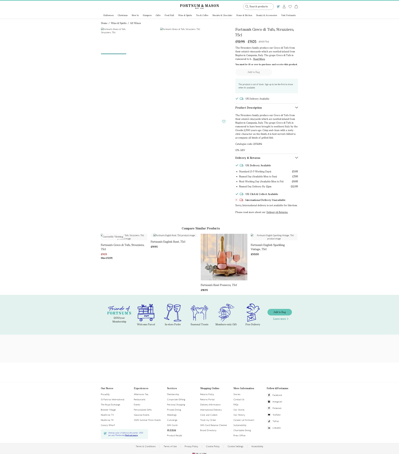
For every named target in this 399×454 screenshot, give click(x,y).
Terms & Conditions (146, 446)
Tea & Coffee (202, 15)
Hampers (147, 15)
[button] (289, 3)
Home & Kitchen (244, 15)
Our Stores (239, 409)
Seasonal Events (141, 414)
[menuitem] (108, 15)
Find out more (131, 435)
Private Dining (174, 409)
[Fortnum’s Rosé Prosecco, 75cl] (224, 257)
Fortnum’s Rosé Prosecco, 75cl (219, 285)
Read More (259, 59)
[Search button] (247, 6)
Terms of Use (170, 446)
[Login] (284, 6)
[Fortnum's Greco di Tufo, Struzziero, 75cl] (124, 237)
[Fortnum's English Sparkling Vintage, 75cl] (274, 237)
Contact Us (238, 399)
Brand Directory (208, 430)
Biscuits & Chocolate (222, 15)
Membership (173, 394)
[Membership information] (278, 6)
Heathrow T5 (107, 414)
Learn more (279, 318)
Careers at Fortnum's (243, 420)
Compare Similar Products (201, 228)
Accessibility (257, 446)
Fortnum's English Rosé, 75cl (168, 241)
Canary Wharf (108, 425)
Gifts (158, 15)
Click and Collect (208, 414)
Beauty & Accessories (266, 15)
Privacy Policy (191, 446)
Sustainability (239, 425)
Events (137, 404)
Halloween (108, 15)
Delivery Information (210, 404)
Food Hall (169, 15)
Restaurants (139, 399)
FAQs (235, 404)
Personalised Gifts (143, 409)
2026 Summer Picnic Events (147, 420)
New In (135, 15)
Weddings (172, 414)
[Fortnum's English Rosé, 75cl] (174, 235)
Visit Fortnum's (288, 15)
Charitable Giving (242, 430)
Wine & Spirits (185, 15)
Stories (236, 394)
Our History (239, 414)
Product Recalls (174, 435)
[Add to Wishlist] (223, 121)
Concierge (172, 420)
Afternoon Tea (141, 394)
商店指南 (171, 430)
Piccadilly (105, 394)
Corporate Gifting (176, 399)
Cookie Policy (213, 446)
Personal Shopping (176, 404)
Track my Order (208, 420)
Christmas (123, 15)
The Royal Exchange (110, 404)
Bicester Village (108, 409)
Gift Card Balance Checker (213, 425)
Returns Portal (207, 399)
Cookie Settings (235, 446)
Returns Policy (207, 394)
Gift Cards (172, 425)
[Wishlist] (290, 6)
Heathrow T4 (107, 420)
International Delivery (211, 409)
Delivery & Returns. (277, 212)
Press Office (239, 435)
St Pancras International (112, 399)
